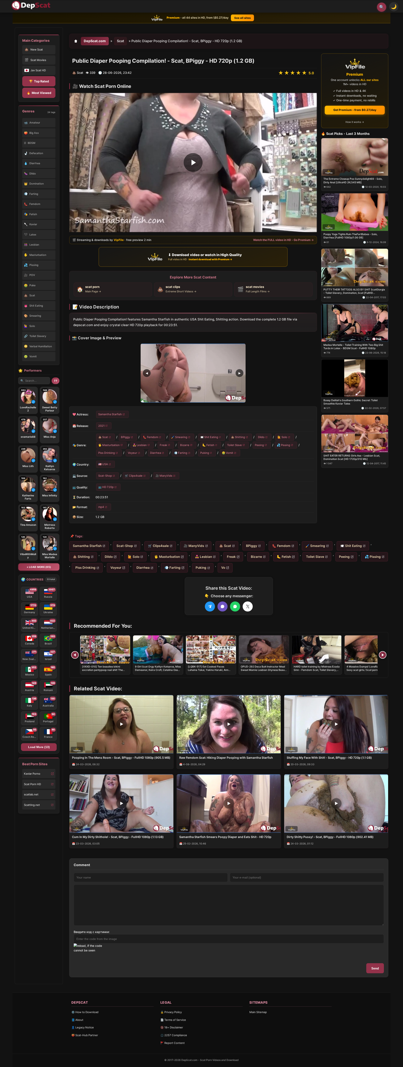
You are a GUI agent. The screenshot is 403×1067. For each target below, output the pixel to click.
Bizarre (184, 444)
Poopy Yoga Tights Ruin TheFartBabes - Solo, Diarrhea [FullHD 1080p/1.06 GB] (350, 236)
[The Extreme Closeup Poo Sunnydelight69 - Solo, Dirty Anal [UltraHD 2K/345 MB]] (354, 157)
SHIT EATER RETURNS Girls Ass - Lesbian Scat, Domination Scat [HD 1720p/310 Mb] (351, 457)
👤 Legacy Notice (82, 1027)
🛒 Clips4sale (134, 475)
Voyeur (132, 452)
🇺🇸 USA (103, 464)
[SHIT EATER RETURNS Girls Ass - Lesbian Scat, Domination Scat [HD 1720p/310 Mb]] (354, 433)
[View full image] (193, 373)
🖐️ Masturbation (109, 444)
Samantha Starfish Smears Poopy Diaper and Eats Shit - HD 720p (225, 837)
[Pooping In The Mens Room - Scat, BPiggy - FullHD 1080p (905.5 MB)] (121, 724)
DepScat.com (95, 41)
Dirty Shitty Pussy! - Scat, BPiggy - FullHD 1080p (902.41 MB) (330, 837)
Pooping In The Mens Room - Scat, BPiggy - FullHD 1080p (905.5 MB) (121, 757)
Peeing (259, 444)
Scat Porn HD (32, 784)
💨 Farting (180, 452)
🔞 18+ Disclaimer (171, 1027)
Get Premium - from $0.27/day (354, 110)
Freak (163, 444)
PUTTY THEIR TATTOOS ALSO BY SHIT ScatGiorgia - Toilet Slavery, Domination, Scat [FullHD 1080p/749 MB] (354, 291)
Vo (223, 568)
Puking (204, 452)
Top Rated (39, 81)
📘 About (77, 1019)
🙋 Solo (282, 437)
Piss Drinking (106, 452)
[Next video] (382, 655)
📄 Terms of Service (173, 1019)
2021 (101, 425)
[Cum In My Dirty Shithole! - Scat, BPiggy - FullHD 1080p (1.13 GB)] (121, 803)
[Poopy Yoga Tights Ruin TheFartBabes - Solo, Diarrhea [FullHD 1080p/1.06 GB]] (354, 212)
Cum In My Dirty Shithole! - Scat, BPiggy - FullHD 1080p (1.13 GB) (118, 837)
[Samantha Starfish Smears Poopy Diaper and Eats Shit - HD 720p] (229, 803)
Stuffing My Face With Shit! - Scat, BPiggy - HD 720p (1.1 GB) (329, 757)
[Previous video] (75, 655)
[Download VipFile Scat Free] (32, 5)
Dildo (261, 437)
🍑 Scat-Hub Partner (84, 1035)
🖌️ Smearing (179, 437)
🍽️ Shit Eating (209, 437)
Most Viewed (39, 93)
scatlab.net (31, 794)
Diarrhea (155, 452)
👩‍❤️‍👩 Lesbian (140, 444)
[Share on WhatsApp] (235, 606)
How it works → (354, 122)
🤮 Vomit (227, 452)
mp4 (101, 506)
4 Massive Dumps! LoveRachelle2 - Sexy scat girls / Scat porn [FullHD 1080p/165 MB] (368, 670)
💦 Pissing (283, 444)
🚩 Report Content (172, 1043)
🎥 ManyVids (164, 475)
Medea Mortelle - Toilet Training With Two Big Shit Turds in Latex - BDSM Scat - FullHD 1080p (353, 346)
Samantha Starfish (110, 414)
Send (375, 968)
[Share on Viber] (222, 606)
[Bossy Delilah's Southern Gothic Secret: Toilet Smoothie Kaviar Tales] (354, 378)
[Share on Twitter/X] (248, 606)
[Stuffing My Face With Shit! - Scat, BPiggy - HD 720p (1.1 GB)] (336, 724)
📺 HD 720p (106, 487)
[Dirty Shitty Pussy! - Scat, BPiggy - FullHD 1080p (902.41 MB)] (336, 803)
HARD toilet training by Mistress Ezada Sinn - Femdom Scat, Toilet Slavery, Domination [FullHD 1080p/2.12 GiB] (317, 670)
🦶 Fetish (208, 444)
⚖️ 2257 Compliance (173, 1035)
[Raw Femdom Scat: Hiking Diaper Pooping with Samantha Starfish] (229, 724)
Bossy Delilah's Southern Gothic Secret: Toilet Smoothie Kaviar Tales (350, 401)
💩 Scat (103, 437)
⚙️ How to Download (84, 1012)
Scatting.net (32, 805)
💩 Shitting (238, 437)
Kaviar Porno (32, 773)
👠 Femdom (150, 437)
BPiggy (125, 437)
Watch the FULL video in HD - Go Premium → (283, 239)
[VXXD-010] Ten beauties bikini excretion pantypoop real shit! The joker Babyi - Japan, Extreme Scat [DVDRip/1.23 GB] (102, 671)
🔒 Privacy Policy (171, 1012)
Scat (120, 41)
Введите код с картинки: (92, 932)
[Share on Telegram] (210, 606)
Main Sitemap (258, 1012)
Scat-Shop (105, 475)
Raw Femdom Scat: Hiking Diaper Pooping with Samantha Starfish (226, 757)
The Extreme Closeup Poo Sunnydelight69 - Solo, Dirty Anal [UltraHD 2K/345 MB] (352, 180)
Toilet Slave (234, 444)
